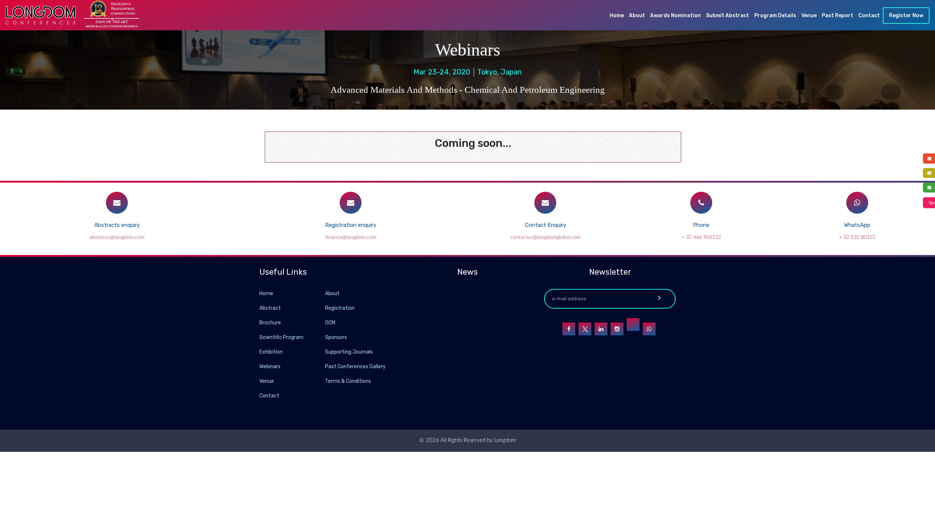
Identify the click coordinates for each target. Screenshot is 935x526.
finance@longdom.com (350, 237)
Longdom (504, 440)
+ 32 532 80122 (857, 237)
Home (617, 15)
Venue (809, 15)
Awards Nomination (675, 15)
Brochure (270, 323)
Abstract (270, 308)
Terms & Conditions (348, 381)
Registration (340, 308)
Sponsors (336, 337)
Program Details (775, 15)
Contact (869, 15)
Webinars (269, 366)
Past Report (837, 15)
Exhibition (271, 352)
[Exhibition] (324, 351)
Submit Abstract (727, 15)
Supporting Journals (349, 352)
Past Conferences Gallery (355, 366)
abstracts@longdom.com (116, 237)
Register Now (906, 15)
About (637, 15)
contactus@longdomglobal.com (545, 237)
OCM (330, 323)
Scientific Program (281, 337)
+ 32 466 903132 (701, 237)
